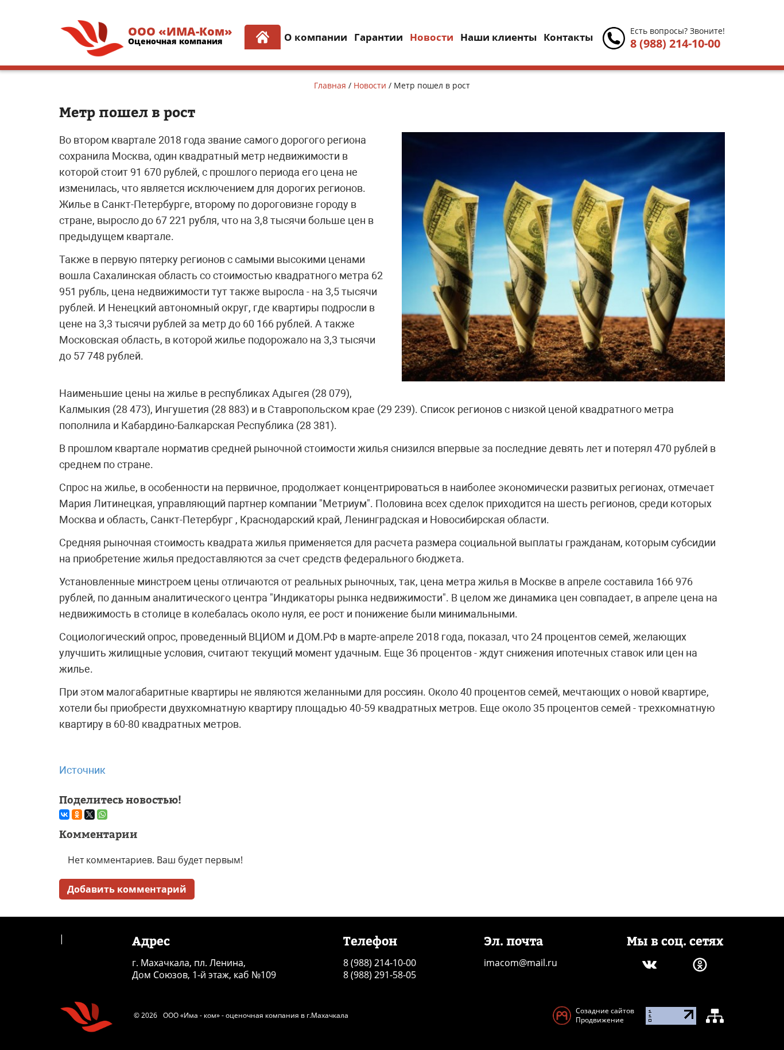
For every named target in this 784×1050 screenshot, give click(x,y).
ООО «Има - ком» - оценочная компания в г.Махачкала (255, 1015)
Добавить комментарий (127, 889)
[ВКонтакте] (64, 814)
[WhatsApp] (102, 814)
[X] (89, 814)
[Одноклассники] (77, 814)
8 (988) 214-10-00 (675, 43)
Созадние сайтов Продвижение (605, 1015)
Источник (82, 770)
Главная (330, 85)
